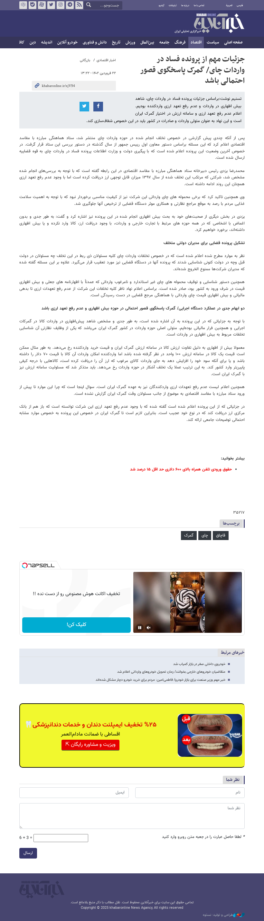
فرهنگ (179, 42)
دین (33, 42)
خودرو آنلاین (67, 42)
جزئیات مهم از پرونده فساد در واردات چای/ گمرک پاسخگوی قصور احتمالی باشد (192, 70)
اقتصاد (196, 42)
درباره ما (185, 5)
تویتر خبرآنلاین (51, 5)
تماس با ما (199, 5)
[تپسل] (25, 565)
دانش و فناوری (95, 42)
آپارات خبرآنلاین (42, 5)
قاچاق (220, 535)
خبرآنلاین (209, 24)
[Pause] (140, 627)
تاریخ (116, 42)
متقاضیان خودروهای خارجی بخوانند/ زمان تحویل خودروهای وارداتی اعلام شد (171, 672)
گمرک (188, 535)
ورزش (130, 42)
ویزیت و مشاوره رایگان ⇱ (90, 745)
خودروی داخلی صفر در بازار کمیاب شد (199, 664)
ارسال (28, 853)
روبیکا (23, 5)
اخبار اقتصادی (106, 60)
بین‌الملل (147, 42)
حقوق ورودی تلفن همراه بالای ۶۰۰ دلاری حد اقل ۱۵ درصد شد (181, 469)
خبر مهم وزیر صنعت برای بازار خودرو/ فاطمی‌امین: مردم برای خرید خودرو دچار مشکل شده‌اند (160, 680)
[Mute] (149, 627)
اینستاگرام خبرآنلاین (60, 5)
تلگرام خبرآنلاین (70, 5)
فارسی (240, 5)
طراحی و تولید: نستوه (218, 915)
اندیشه (46, 42)
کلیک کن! (76, 625)
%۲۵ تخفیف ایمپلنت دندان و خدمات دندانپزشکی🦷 (90, 725)
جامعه (164, 42)
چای (205, 535)
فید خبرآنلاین (79, 5)
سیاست (213, 42)
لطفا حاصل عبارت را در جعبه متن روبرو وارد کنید (203, 837)
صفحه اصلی (233, 42)
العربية (229, 5)
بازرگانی (85, 60)
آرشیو (161, 5)
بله (32, 5)
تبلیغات (173, 5)
